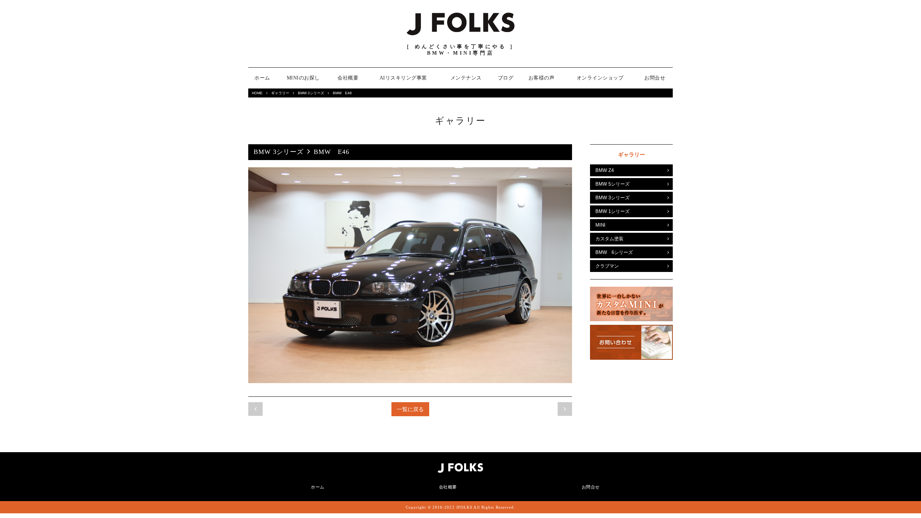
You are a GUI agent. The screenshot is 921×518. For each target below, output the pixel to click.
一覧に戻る (410, 409)
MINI (600, 225)
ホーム (262, 78)
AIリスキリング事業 (403, 78)
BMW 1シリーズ (612, 211)
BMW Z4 (604, 170)
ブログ (506, 78)
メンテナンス (466, 78)
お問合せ (654, 78)
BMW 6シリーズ (614, 252)
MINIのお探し (303, 78)
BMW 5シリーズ (612, 184)
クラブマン (607, 266)
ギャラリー (280, 93)
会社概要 (347, 78)
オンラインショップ (600, 78)
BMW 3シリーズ (311, 93)
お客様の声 (541, 78)
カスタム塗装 (609, 238)
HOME (257, 93)
